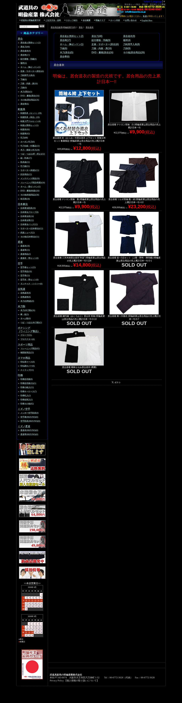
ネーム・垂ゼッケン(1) (30, 186)
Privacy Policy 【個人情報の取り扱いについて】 (74, 680)
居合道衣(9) (25, 51)
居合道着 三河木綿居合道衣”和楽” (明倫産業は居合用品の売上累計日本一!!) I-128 (79, 259)
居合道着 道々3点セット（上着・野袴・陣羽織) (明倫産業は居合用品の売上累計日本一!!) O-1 (134, 259)
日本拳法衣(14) (27, 216)
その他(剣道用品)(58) (29, 195)
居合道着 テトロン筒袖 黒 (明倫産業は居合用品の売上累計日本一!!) (79, 201)
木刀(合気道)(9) (27, 301)
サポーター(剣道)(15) (29, 170)
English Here (147, 20)
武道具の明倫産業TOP (30, 20)
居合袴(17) (25, 55)
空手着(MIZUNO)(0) (29, 417)
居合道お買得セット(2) (30, 43)
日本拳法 (23, 204)
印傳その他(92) (27, 404)
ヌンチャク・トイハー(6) (31, 284)
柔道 (20, 241)
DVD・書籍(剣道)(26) (29, 191)
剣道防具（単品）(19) (30, 117)
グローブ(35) (26, 335)
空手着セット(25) (28, 267)
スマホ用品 (24, 357)
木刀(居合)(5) (26, 92)
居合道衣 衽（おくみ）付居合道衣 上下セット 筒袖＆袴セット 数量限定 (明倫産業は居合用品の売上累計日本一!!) (79, 141)
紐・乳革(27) (26, 158)
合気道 (21, 289)
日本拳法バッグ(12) (29, 224)
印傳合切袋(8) (26, 379)
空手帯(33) (25, 275)
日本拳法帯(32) (27, 220)
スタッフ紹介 (72, 20)
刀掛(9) (23, 87)
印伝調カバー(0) (27, 366)
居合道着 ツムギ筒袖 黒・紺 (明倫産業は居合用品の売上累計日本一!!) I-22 (134, 201)
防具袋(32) (25, 162)
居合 (20, 38)
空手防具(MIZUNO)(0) (30, 421)
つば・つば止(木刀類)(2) (31, 322)
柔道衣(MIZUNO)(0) (29, 430)
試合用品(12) (26, 174)
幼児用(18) (25, 199)
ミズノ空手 (24, 408)
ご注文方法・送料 (53, 20)
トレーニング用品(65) (30, 348)
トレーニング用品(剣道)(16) (32, 182)
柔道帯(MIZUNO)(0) (29, 434)
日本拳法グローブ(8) (29, 212)
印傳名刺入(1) (26, 399)
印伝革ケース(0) (27, 362)
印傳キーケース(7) (28, 391)
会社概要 (86, 20)
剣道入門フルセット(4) (30, 121)
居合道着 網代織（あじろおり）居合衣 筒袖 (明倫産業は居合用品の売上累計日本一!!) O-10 (79, 317)
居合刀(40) (25, 47)
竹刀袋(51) (25, 166)
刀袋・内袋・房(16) (29, 83)
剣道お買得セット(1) (29, 125)
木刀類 (21, 306)
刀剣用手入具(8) (27, 75)
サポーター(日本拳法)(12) (31, 228)
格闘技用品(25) (27, 352)
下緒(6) (23, 79)
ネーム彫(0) (25, 318)
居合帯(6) (24, 104)
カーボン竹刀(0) (27, 142)
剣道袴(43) (25, 133)
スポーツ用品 (25, 344)
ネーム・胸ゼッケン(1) (30, 67)
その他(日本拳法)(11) (29, 237)
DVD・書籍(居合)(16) (29, 96)
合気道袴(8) (25, 297)
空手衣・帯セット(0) (29, 279)
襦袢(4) (23, 63)
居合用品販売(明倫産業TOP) (63, 27)
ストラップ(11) (27, 370)
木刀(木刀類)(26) (27, 310)
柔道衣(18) (25, 246)
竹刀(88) (24, 137)
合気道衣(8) (25, 293)
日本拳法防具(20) (28, 208)
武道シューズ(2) (27, 232)
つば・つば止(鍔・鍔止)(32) (32, 154)
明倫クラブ (100, 20)
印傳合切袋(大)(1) (28, 383)
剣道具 (21, 109)
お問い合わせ (131, 20)
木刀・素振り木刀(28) (30, 150)
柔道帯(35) (25, 250)
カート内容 (115, 20)
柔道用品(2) (25, 254)
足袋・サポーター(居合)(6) (32, 71)
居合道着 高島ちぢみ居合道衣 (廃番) (79, 367)
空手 (20, 263)
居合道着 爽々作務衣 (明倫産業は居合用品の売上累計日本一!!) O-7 (134, 317)
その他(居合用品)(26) (29, 100)
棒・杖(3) (24, 314)
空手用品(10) (26, 271)
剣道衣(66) (25, 129)
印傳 (20, 375)
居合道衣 (89, 27)
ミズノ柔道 (24, 426)
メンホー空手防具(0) (29, 413)
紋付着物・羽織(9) (28, 59)
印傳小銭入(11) (27, 387)
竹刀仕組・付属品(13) (30, 146)
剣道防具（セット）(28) (31, 113)
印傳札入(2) (25, 395)
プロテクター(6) (27, 339)
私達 (145, 16)
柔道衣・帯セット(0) (29, 258)
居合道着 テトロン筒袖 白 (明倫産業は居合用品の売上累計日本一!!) (134, 126)
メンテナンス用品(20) (30, 178)
